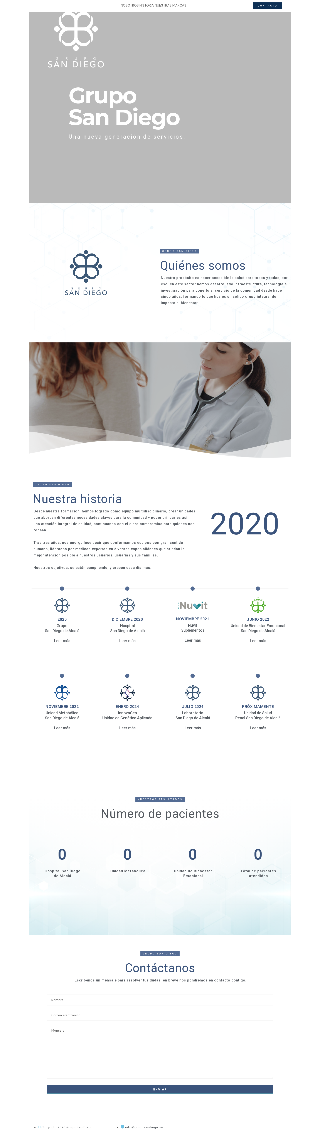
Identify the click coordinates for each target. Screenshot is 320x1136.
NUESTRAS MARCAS (170, 5)
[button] (179, 251)
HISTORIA (147, 5)
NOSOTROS (130, 5)
